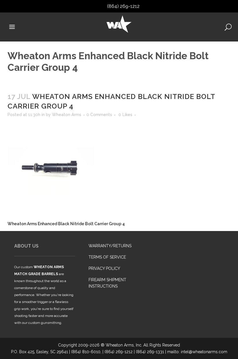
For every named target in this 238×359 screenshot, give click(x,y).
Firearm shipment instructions (107, 282)
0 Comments (99, 114)
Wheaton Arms (66, 114)
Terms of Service (107, 257)
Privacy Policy (104, 268)
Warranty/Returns (110, 245)
